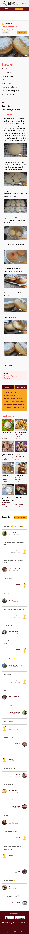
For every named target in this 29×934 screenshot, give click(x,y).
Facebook (5, 927)
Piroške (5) (21, 495)
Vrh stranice (14, 913)
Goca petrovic (13, 822)
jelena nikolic (16, 806)
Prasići (21, 451)
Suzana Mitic (16, 902)
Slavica (10, 600)
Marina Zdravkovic (15, 712)
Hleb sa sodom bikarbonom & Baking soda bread (8, 495)
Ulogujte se (19, 8)
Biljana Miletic (12, 790)
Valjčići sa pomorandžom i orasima (14, 401)
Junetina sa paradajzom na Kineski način (14, 407)
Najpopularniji (21, 387)
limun (7, 376)
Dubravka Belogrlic (14, 569)
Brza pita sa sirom (21, 429)
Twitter (9, 927)
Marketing (8, 923)
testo (15, 376)
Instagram (20, 927)
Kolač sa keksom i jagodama (13, 398)
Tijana (19, 871)
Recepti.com (3, 923)
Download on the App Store (10, 917)
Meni (14, 932)
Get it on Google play (20, 917)
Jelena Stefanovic (14, 533)
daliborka (18, 743)
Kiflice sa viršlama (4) (8, 451)
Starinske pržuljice (10, 392)
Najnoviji (8, 387)
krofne (8, 378)
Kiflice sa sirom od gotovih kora (14, 404)
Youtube (14, 927)
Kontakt (13, 923)
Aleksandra (12, 887)
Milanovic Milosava (14, 631)
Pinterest (25, 927)
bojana (11, 23)
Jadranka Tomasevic (15, 665)
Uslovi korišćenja (23, 922)
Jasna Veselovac (13, 696)
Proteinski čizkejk (9, 395)
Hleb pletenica (21, 472)
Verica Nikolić (16, 775)
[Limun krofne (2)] (15, 150)
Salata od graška (8, 429)
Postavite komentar (20, 517)
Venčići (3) (8, 472)
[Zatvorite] (1, 3)
